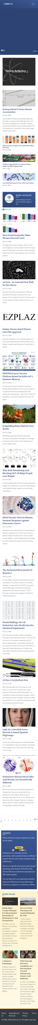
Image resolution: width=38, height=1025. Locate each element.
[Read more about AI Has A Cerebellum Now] (19, 668)
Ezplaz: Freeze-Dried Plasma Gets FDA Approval (17, 330)
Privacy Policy (25, 1014)
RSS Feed (7, 209)
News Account (24, 195)
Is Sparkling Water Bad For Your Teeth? (18, 427)
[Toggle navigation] (33, 4)
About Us (3, 1014)
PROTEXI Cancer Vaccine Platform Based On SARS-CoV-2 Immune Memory (18, 376)
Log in (35, 51)
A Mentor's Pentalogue (7, 962)
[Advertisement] (19, 29)
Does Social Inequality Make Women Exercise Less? (16, 237)
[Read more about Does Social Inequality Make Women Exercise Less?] (19, 223)
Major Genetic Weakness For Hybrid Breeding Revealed (18, 147)
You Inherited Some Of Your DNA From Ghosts (18, 183)
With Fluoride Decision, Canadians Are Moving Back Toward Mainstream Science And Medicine (26, 970)
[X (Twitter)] (4, 50)
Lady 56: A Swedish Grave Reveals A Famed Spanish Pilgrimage (15, 732)
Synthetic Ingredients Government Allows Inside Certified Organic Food (17, 165)
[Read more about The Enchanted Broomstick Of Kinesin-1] (19, 558)
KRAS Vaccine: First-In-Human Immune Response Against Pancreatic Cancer (18, 520)
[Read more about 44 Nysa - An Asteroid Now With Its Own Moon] (19, 270)
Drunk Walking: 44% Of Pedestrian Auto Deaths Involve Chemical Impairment (18, 625)
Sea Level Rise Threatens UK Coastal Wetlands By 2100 (27, 912)
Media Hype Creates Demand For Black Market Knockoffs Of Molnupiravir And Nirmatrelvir (10, 914)
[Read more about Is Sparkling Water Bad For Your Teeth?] (19, 414)
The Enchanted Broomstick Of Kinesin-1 (17, 571)
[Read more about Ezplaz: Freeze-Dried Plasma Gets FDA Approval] (19, 317)
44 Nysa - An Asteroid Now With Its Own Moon (18, 283)
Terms (34, 1013)
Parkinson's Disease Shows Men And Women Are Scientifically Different (18, 779)
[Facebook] (2, 50)
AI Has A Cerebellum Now (15, 680)
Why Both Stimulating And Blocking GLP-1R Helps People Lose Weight (18, 473)
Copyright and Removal (14, 1014)
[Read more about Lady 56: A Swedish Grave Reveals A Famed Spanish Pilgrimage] (19, 717)
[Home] (8, 4)
